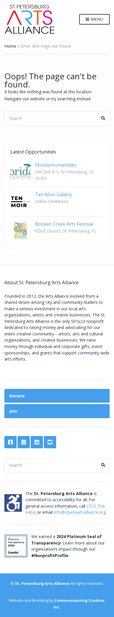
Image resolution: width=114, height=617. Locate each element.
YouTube (50, 442)
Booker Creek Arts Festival (64, 224)
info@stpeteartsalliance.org (80, 512)
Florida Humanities (55, 165)
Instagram (24, 442)
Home (10, 46)
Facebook (10, 442)
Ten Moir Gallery (53, 194)
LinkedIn (37, 442)
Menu (96, 19)
